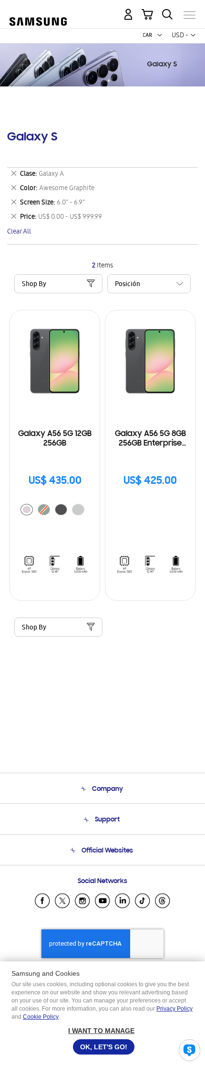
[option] (26, 509)
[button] (159, 35)
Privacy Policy (174, 1008)
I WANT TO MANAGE (101, 1030)
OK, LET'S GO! (103, 1047)
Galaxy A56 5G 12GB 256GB (55, 439)
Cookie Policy (41, 1016)
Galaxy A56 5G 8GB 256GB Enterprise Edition (150, 439)
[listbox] (54, 511)
